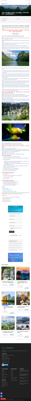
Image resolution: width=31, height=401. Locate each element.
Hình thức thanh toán (4, 382)
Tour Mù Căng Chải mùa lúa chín (7, 189)
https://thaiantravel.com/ (8, 201)
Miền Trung (3, 373)
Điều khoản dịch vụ (4, 381)
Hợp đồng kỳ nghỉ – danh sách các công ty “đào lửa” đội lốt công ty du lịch (24, 371)
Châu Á (12, 370)
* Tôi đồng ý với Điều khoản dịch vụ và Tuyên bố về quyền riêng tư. (16, 228)
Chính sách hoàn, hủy (5, 384)
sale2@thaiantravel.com (7, 358)
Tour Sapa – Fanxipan (5, 188)
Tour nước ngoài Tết (13, 378)
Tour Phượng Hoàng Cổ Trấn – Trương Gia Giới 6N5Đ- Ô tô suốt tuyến (22, 282)
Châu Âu (12, 371)
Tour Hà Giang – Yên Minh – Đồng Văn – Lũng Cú (9, 191)
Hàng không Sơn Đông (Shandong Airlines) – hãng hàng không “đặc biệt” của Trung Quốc (24, 375)
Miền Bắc (3, 370)
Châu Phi (12, 374)
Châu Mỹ (12, 373)
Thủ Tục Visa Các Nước (14, 380)
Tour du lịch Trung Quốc (14, 377)
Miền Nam (3, 371)
